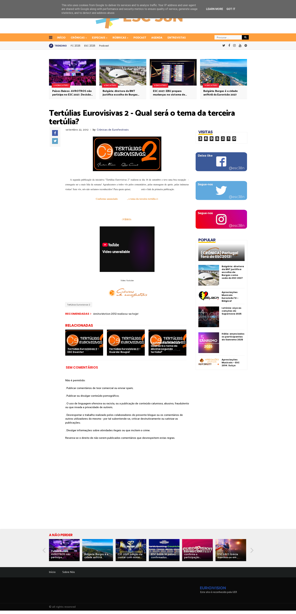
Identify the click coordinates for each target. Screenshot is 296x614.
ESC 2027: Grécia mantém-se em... (228, 556)
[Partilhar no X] (55, 141)
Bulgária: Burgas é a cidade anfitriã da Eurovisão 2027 (220, 93)
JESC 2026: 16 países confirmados (163, 556)
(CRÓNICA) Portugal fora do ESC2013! (219, 255)
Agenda (156, 37)
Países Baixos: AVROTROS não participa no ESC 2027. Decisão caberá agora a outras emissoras (72, 93)
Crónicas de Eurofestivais (113, 129)
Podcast (139, 37)
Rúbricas (119, 37)
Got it (230, 9)
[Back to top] (287, 606)
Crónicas (78, 37)
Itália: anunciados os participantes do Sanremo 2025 (233, 336)
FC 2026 (75, 45)
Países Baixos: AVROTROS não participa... (61, 554)
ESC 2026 (89, 45)
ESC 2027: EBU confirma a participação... (193, 554)
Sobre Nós (68, 572)
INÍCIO (61, 37)
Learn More (214, 9)
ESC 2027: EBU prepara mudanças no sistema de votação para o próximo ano (171, 93)
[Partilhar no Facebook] (55, 133)
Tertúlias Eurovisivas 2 (78, 304)
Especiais (98, 37)
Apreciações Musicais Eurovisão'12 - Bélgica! (230, 296)
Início (52, 572)
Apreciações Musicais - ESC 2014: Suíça (230, 362)
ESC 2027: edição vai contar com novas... (130, 556)
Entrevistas (177, 37)
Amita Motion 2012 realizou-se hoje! (115, 314)
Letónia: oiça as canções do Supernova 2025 (232, 310)
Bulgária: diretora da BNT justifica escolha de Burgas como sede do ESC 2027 (120, 93)
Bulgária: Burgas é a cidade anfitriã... (96, 556)
